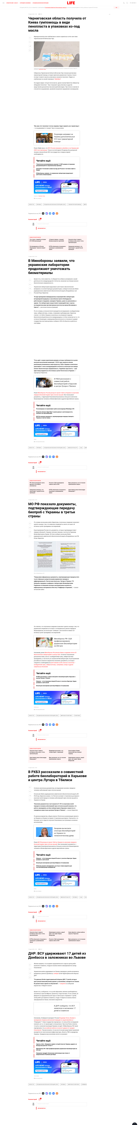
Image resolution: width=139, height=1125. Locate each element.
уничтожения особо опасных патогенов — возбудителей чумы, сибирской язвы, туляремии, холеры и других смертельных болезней (55, 664)
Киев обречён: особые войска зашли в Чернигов (76, 964)
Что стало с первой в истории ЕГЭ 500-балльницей (38, 240)
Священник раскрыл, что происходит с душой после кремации (75, 248)
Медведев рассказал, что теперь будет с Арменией (56, 751)
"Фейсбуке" (57, 79)
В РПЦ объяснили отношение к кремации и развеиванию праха (57, 248)
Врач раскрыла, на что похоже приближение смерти (76, 483)
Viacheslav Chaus (42, 69)
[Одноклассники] (57, 213)
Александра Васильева (39, 441)
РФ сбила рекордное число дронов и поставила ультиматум (37, 484)
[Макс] (46, 213)
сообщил (56, 1004)
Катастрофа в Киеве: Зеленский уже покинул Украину (75, 752)
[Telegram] (50, 213)
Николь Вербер (38, 198)
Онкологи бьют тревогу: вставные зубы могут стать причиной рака (76, 241)
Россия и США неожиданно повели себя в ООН (56, 483)
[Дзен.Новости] (43, 213)
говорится (63, 1014)
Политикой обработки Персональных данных (55, 7)
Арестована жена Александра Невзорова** (76, 490)
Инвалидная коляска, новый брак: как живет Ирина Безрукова (76, 759)
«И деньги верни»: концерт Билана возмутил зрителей (56, 240)
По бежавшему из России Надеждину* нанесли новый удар (37, 248)
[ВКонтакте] (53, 213)
